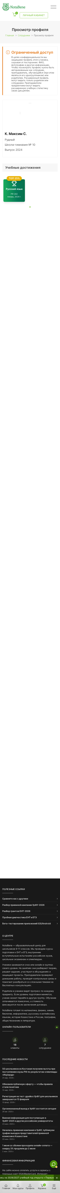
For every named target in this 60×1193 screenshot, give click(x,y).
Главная (9, 35)
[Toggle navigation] (53, 7)
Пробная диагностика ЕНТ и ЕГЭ (19, 917)
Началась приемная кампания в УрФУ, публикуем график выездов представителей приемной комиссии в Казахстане (28, 1133)
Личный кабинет (34, 15)
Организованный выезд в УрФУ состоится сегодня (29, 1108)
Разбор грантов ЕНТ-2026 (16, 911)
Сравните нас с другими (15, 898)
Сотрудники (24, 35)
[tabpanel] (30, 190)
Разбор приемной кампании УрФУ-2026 (23, 905)
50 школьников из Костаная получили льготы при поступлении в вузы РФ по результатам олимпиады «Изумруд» (29, 1071)
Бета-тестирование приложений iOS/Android (26, 923)
